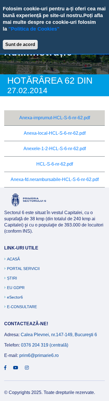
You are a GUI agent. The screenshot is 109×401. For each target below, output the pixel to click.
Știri (12, 278)
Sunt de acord (20, 44)
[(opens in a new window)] (5, 368)
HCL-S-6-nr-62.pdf (54, 164)
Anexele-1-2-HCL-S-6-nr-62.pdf (54, 148)
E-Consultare (22, 306)
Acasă (13, 259)
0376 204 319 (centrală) (44, 345)
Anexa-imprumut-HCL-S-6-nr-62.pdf (54, 117)
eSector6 (15, 297)
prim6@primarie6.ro (39, 355)
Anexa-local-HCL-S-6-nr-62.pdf (55, 133)
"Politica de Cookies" (34, 29)
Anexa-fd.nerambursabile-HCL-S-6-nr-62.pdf (55, 179)
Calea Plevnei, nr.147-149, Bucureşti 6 (59, 334)
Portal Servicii (23, 268)
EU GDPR (16, 287)
